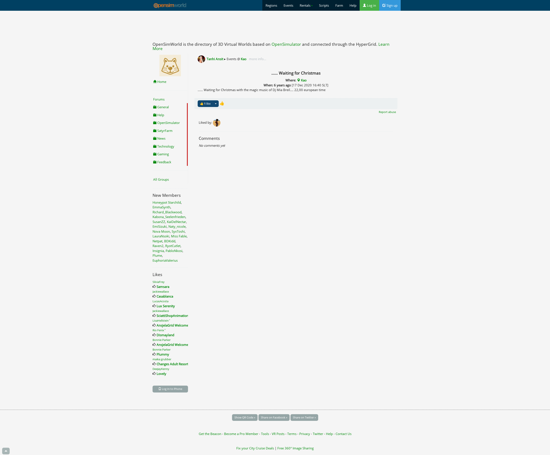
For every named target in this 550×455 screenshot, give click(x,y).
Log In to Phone (171, 389)
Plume (157, 255)
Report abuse (387, 112)
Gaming (162, 154)
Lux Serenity (166, 306)
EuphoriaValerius (165, 260)
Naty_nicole (177, 226)
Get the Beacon (210, 434)
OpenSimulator (286, 44)
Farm (339, 5)
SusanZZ (159, 222)
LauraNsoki (161, 236)
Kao (243, 59)
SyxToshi (178, 231)
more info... (257, 59)
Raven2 (158, 246)
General (162, 107)
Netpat (157, 241)
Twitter (318, 434)
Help (353, 5)
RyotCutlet (172, 246)
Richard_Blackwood (167, 212)
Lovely (161, 373)
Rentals (306, 5)
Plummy (163, 354)
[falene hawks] (217, 122)
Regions (271, 5)
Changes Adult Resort (172, 364)
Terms (292, 434)
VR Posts (278, 434)
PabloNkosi (174, 251)
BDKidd (169, 241)
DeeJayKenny (161, 369)
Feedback (163, 162)
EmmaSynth (161, 207)
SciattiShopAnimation (172, 315)
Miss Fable (179, 236)
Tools (265, 434)
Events (288, 5)
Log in (371, 5)
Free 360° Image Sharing (295, 448)
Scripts (324, 5)
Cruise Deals (265, 448)
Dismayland (165, 335)
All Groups (161, 179)
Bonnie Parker (162, 340)
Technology (165, 146)
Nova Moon (161, 231)
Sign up (391, 5)
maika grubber (162, 359)
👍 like (205, 103)
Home (161, 81)
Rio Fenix (159, 330)
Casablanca (165, 296)
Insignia (158, 251)
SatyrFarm (164, 130)
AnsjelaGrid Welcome (172, 325)
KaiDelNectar (176, 222)
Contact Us (343, 434)
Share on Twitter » (304, 417)
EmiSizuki (160, 226)
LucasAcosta (160, 301)
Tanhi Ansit (215, 59)
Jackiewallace (161, 291)
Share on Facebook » (274, 417)
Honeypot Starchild (167, 202)
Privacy (304, 434)
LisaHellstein (161, 320)
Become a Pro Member (241, 434)
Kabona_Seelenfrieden (169, 217)
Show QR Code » (244, 417)
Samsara (163, 286)
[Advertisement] (275, 25)
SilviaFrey (159, 282)
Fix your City (245, 448)
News (160, 138)
